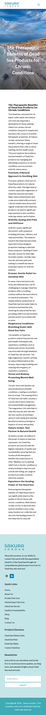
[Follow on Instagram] (7, 576)
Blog (7, 618)
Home (7, 590)
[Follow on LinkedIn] (12, 576)
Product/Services (12, 598)
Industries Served (12, 606)
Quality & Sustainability (15, 610)
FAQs (7, 614)
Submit (23, 685)
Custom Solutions (12, 647)
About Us (9, 594)
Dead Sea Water (12, 643)
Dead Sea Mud (11, 639)
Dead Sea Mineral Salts (15, 635)
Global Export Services (15, 602)
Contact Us (10, 622)
